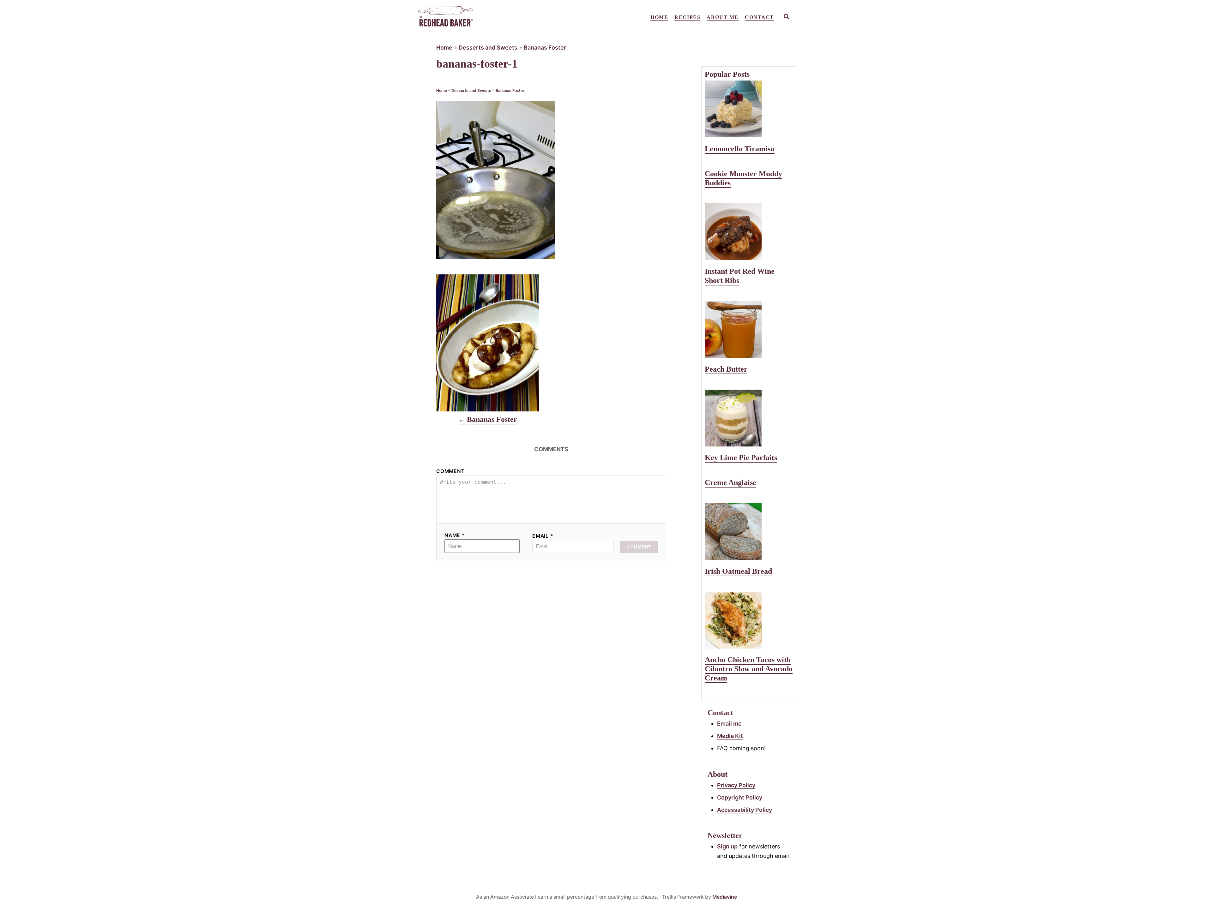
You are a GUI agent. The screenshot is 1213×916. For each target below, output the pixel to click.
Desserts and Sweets (488, 47)
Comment (450, 471)
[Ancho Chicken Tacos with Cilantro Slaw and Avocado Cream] (749, 620)
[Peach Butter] (749, 329)
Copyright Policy (739, 797)
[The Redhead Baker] (474, 17)
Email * (542, 536)
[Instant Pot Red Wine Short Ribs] (749, 231)
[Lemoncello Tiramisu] (749, 109)
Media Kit (730, 736)
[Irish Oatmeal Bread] (749, 531)
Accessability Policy (744, 809)
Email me (729, 723)
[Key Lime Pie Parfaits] (749, 418)
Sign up (727, 846)
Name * (454, 535)
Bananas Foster (545, 47)
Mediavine (724, 897)
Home (444, 47)
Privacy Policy (736, 785)
